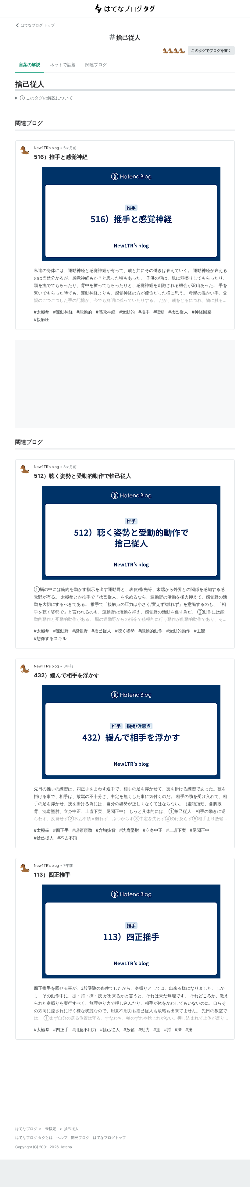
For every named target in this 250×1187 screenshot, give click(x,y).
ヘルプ (61, 1137)
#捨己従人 (178, 311)
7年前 (68, 865)
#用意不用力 (84, 1029)
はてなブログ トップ (38, 25)
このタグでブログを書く (211, 50)
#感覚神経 (106, 311)
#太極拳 (41, 311)
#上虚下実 (176, 830)
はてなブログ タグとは (34, 1137)
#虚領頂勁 (82, 830)
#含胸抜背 (106, 830)
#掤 (156, 1029)
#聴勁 (159, 311)
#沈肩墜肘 (129, 830)
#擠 (178, 1029)
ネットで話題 (63, 64)
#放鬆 (129, 1029)
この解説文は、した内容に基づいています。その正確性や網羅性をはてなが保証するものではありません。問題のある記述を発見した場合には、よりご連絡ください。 (44, 99)
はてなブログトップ (109, 1137)
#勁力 (144, 1029)
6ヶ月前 (70, 147)
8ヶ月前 (70, 466)
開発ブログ (80, 1137)
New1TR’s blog (46, 147)
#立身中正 (152, 830)
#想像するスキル (50, 638)
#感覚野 (80, 630)
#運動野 (61, 630)
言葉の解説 (29, 64)
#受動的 (127, 311)
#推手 (144, 311)
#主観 (199, 630)
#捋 (167, 1029)
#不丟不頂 (67, 837)
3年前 (68, 666)
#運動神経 (63, 311)
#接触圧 (41, 319)
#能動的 (84, 311)
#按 (188, 1029)
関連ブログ (96, 64)
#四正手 (61, 830)
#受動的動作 (178, 630)
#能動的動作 (150, 630)
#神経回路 (202, 311)
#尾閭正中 (199, 830)
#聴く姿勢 (125, 630)
